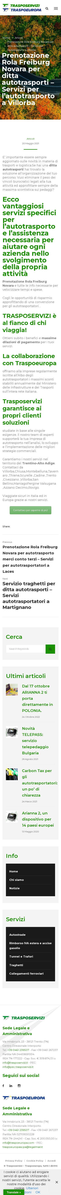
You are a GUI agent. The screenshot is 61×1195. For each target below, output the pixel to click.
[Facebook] (15, 526)
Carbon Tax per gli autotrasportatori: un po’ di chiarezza (39, 783)
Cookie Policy (34, 1160)
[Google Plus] (26, 526)
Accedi (51, 1160)
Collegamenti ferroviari (26, 973)
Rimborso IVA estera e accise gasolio (30, 946)
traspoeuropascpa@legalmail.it (23, 1147)
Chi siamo (16, 880)
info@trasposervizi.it (15, 1062)
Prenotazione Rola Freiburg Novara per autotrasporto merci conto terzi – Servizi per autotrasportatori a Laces (30, 559)
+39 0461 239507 (18, 1050)
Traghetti (16, 965)
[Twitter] (21, 526)
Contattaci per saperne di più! (30, 510)
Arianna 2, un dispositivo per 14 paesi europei (38, 819)
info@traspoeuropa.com (18, 1142)
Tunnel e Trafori (21, 956)
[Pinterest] (31, 526)
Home (6, 37)
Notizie (14, 888)
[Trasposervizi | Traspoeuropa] (22, 7)
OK (38, 1192)
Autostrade (17, 934)
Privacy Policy (13, 1160)
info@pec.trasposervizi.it (18, 1066)
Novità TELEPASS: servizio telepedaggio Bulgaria (35, 740)
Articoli (19, 37)
